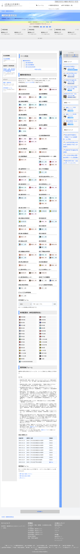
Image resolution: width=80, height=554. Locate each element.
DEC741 (43, 229)
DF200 (43, 89)
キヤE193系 (44, 339)
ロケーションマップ (42, 22)
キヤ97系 (43, 350)
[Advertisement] (40, 45)
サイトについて (58, 540)
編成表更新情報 (44, 547)
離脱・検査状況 (9, 84)
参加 (67, 1)
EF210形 (23, 325)
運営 (50, 26)
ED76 (33, 141)
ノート (56, 532)
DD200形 (43, 331)
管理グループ (33, 426)
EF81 (23, 141)
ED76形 (43, 336)
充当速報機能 (9, 60)
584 (51, 29)
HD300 (23, 89)
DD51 (43, 203)
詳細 (4, 528)
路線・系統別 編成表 (33, 538)
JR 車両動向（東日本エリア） (35, 528)
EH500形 (43, 319)
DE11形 (23, 328)
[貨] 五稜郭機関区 (30, 64)
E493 (33, 211)
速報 (28, 547)
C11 (43, 280)
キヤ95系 (23, 350)
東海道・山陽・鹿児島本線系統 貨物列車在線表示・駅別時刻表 (9, 72)
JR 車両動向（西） (43, 545)
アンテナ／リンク (59, 538)
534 (24, 29)
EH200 (43, 97)
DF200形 (43, 317)
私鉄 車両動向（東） (56, 545)
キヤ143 (54, 221)
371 (77, 29)
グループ (57, 530)
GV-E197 (43, 198)
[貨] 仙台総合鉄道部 (30, 67)
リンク (76, 547)
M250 (43, 104)
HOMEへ (40, 511)
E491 (23, 198)
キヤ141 (43, 236)
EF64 (23, 118)
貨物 (41, 26)
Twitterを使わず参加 (25, 475)
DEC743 (43, 247)
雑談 (47, 26)
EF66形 (23, 333)
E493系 (43, 347)
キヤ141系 (23, 356)
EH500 (23, 97)
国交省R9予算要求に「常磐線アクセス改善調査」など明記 (70, 137)
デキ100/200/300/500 (23, 288)
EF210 (23, 104)
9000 (43, 265)
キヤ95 (43, 211)
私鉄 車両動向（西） (69, 545)
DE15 (33, 152)
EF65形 (43, 325)
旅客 (44, 26)
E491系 (22, 344)
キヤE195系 (44, 342)
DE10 (33, 97)
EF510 (43, 128)
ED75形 (23, 342)
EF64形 (23, 331)
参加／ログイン (60, 1)
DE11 (23, 110)
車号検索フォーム (9, 89)
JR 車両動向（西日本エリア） (35, 530)
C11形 (42, 358)
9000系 (22, 358)
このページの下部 (29, 82)
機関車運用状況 (10, 11)
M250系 (43, 328)
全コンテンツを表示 (54, 9)
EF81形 (23, 336)
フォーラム (57, 527)
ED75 (54, 161)
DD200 (23, 120)
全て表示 (40, 38)
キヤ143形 (23, 353)
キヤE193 (43, 161)
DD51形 (23, 347)
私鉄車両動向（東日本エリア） (35, 532)
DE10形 (23, 322)
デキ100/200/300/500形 (26, 361)
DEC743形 (43, 356)
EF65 (33, 104)
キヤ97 (54, 211)
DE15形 (23, 339)
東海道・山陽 (49, 22)
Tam (52, 462)
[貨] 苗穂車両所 (29, 62)
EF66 (54, 118)
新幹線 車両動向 (32, 536)
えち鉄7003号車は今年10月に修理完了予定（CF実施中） (70, 144)
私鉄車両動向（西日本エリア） (35, 534)
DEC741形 (43, 353)
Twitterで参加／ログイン (26, 473)
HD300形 (23, 317)
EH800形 (23, 319)
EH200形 (43, 322)
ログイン (72, 1)
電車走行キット (58, 536)
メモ (77, 1)
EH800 (54, 89)
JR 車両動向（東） (31, 545)
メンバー (57, 528)
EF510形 (43, 333)
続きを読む (38, 69)
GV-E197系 (44, 344)
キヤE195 (43, 172)
